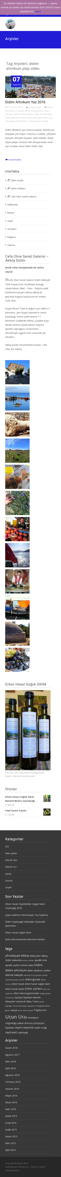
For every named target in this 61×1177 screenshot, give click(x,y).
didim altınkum (16, 970)
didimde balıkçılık (14, 975)
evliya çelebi (45, 993)
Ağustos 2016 (12, 1075)
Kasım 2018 (11, 1047)
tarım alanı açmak (25, 1010)
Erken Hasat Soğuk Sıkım (18, 932)
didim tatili (31, 117)
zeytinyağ (23, 1032)
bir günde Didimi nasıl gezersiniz (29, 110)
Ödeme (11, 245)
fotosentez (9, 998)
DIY (7, 846)
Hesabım (11, 228)
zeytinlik (28, 1027)
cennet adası (27, 965)
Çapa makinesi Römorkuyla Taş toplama (26, 914)
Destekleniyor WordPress (17, 1167)
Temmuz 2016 (12, 1081)
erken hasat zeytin (14, 988)
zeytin (18, 1027)
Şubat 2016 (11, 1115)
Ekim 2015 (10, 1143)
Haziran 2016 (12, 1088)
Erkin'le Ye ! (11, 866)
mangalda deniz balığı (38, 121)
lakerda (37, 997)
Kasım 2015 (11, 1136)
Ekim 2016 (10, 1061)
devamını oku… (14, 152)
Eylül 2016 (10, 1068)
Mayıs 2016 (11, 1095)
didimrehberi (22, 121)
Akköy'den (35, 955)
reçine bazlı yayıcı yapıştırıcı (24, 1006)
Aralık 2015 (11, 1129)
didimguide (10, 121)
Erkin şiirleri (11, 853)
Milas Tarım (32, 1001)
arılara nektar (28, 960)
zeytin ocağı (40, 1027)
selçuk (14, 1010)
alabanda (17, 960)
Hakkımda (12, 204)
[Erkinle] (8, 23)
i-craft (40, 1167)
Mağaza (11, 237)
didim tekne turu (44, 117)
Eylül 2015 (10, 1149)
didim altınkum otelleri (24, 114)
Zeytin (8, 887)
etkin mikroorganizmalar (26, 993)
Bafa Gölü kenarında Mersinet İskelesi (25, 939)
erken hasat (18, 983)
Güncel (38, 107)
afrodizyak (12, 955)
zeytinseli (11, 1032)
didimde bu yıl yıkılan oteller (35, 975)
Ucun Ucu (16, 1016)
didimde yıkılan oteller (15, 980)
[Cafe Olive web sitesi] (28, 279)
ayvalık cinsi (41, 960)
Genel (31, 107)
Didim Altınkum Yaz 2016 (25, 102)
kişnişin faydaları (23, 997)
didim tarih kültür (18, 117)
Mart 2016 (10, 1109)
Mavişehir (10, 1001)
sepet (10, 220)
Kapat (38, 11)
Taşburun (40, 1010)
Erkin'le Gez (11, 860)
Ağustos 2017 (12, 1054)
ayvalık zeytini (12, 965)
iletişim (10, 212)
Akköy (30, 320)
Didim (38, 965)
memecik (21, 1001)
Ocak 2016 (10, 1122)
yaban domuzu (25, 1023)
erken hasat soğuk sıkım (37, 983)
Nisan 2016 (11, 1102)
